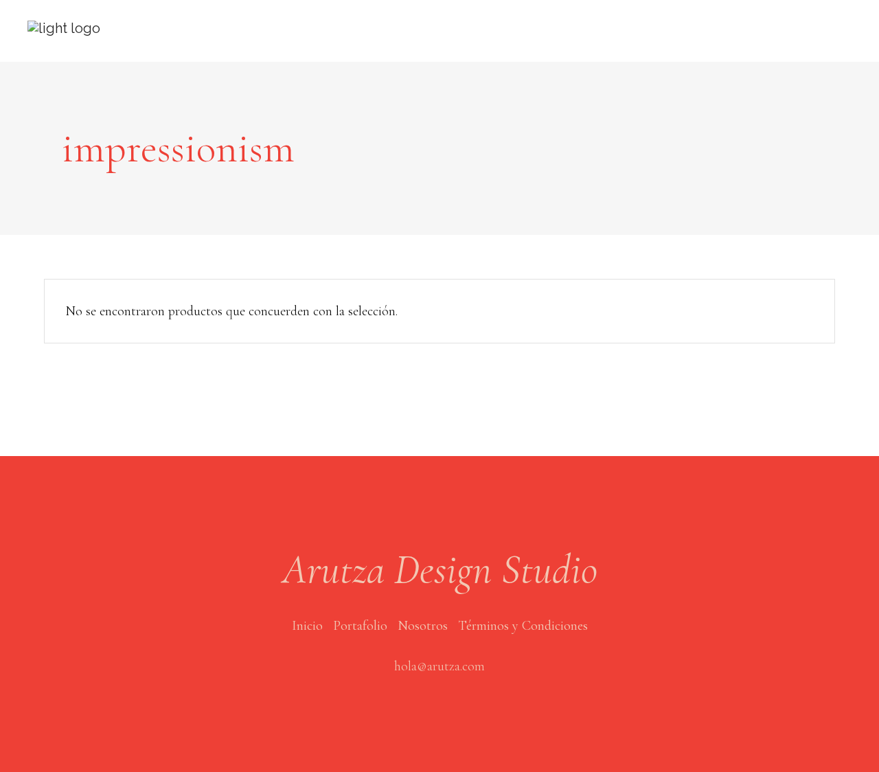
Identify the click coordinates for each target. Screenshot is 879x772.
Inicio (307, 625)
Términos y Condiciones (523, 625)
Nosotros (423, 625)
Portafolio (360, 625)
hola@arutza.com (439, 666)
